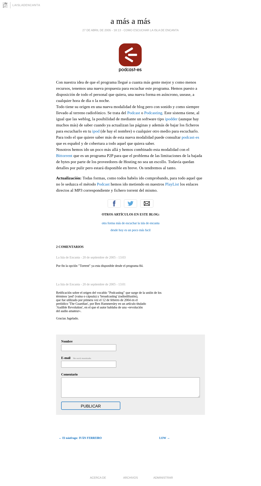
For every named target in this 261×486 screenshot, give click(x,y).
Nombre (67, 341)
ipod (96, 131)
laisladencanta (26, 5)
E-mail (76, 358)
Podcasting (153, 112)
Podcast (133, 112)
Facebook (114, 203)
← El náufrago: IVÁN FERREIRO (80, 438)
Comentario (69, 374)
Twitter (130, 203)
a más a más (130, 21)
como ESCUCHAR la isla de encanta (151, 30)
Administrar (163, 477)
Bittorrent (64, 155)
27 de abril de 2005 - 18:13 (101, 30)
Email (146, 203)
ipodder (171, 119)
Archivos (130, 477)
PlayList (172, 184)
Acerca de (98, 477)
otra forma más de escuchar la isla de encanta (130, 223)
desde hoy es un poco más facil (130, 230)
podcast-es (190, 137)
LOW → (164, 438)
